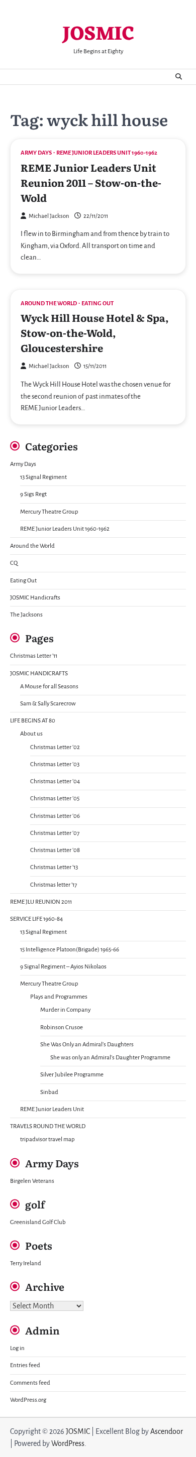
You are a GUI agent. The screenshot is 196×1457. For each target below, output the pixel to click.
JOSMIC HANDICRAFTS (39, 673)
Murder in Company (65, 1010)
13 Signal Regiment (43, 477)
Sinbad (49, 1092)
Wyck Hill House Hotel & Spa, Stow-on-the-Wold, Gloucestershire (95, 332)
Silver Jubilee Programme (72, 1074)
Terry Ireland (25, 1263)
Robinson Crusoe (61, 1027)
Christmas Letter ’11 (33, 656)
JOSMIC (98, 35)
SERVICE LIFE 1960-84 (36, 919)
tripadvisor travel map (47, 1139)
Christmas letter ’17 (53, 885)
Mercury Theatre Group (49, 512)
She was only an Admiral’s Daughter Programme (110, 1057)
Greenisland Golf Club (38, 1222)
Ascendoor (166, 1431)
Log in (17, 1348)
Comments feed (30, 1383)
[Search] (178, 76)
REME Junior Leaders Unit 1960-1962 (106, 153)
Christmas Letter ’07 (54, 833)
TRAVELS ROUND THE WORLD (47, 1126)
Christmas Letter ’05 (54, 798)
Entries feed (25, 1365)
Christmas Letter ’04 (55, 781)
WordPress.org (28, 1400)
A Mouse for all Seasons (49, 686)
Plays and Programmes (58, 997)
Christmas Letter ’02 (55, 747)
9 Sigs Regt (33, 494)
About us (31, 734)
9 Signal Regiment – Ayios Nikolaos (63, 966)
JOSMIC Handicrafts (35, 597)
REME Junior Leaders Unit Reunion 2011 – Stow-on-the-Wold (91, 182)
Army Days (36, 153)
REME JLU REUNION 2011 (41, 902)
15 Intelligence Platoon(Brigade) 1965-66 (69, 949)
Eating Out (97, 303)
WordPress (67, 1443)
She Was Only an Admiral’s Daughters (87, 1044)
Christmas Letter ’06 (55, 816)
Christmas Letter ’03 (54, 764)
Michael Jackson (49, 216)
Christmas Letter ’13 (54, 867)
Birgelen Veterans (32, 1181)
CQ (14, 563)
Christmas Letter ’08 (55, 850)
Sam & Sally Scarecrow (48, 703)
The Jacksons (26, 615)
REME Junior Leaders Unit (52, 1109)
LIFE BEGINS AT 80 (32, 720)
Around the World (49, 303)
